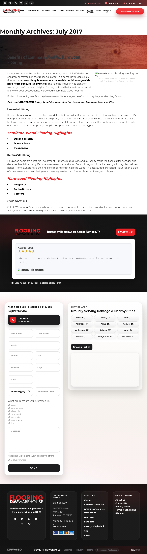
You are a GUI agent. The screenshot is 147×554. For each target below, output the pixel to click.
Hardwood (33, 10)
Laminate (45, 10)
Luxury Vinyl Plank (94, 526)
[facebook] (5, 2)
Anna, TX (105, 324)
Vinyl (61, 10)
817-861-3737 (60, 502)
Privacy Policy (122, 506)
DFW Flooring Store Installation (94, 511)
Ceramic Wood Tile (94, 504)
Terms (90, 550)
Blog (98, 10)
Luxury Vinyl (17, 420)
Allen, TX (128, 318)
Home (5, 10)
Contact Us (107, 11)
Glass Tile (15, 411)
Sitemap (119, 513)
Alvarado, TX (82, 324)
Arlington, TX (82, 330)
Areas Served (90, 11)
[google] (15, 2)
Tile (54, 10)
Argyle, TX (128, 324)
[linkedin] (21, 2)
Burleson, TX (128, 336)
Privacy (79, 550)
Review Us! (125, 232)
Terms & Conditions (125, 509)
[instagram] (31, 2)
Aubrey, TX (105, 330)
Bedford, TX (82, 336)
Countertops (17, 408)
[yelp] (26, 2)
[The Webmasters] (14, 550)
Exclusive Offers (18, 460)
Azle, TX (128, 330)
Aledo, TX (105, 318)
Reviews (80, 10)
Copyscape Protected (107, 550)
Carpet (22, 10)
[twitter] (10, 2)
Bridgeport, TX (105, 336)
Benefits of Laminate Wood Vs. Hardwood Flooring (43, 59)
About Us (13, 11)
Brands (70, 10)
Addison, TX (82, 318)
